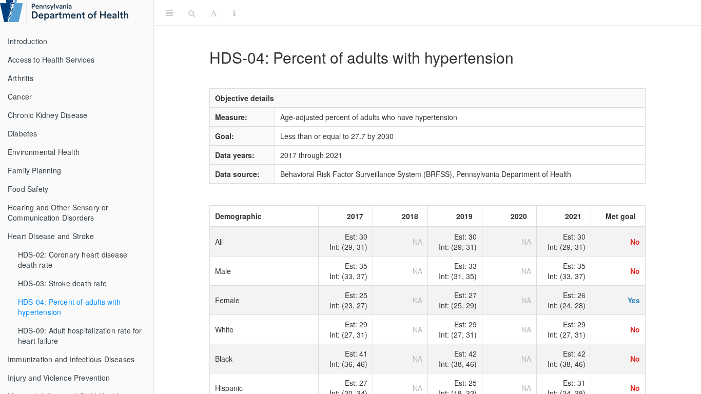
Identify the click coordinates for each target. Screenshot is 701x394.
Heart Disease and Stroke (51, 236)
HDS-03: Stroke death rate (62, 283)
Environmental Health (44, 152)
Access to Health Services (51, 59)
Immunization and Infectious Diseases (71, 359)
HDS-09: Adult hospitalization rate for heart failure (80, 335)
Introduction (27, 41)
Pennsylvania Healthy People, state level (469, 12)
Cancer (20, 96)
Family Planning (34, 170)
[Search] (192, 13)
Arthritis (20, 78)
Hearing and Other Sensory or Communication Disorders (58, 212)
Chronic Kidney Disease (47, 115)
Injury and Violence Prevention (59, 377)
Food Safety (28, 189)
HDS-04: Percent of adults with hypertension (69, 307)
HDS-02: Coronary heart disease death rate (72, 259)
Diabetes (22, 133)
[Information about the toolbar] (234, 13)
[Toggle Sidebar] (169, 13)
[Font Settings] (214, 13)
